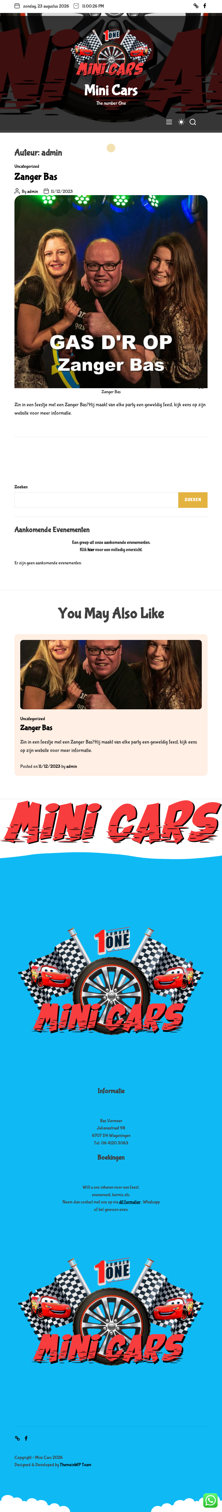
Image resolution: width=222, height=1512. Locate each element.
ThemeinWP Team (75, 1464)
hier (91, 549)
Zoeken (20, 487)
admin (32, 191)
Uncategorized (26, 166)
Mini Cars (111, 90)
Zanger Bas (35, 177)
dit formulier (129, 1202)
